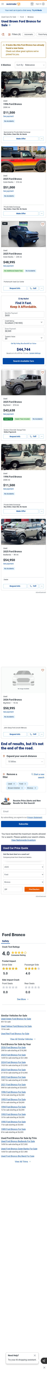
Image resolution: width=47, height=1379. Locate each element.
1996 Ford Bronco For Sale (13, 1092)
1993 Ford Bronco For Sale (13, 1114)
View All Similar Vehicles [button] (21, 1039)
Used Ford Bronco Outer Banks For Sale (19, 1149)
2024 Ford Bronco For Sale (13, 1062)
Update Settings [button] (34, 353)
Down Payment (10, 329)
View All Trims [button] (21, 1161)
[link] (9, 121)
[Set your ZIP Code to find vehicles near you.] (10, 25)
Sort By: (20, 65)
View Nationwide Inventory (23, 840)
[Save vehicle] (43, 74)
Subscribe (23, 824)
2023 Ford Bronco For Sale (13, 1070)
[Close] (34, 1355)
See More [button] (21, 999)
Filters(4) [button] (16, 34)
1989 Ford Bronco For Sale (13, 1129)
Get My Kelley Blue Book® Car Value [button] (23, 343)
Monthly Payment (11, 313)
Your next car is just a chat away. (23, 10)
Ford (22, 17)
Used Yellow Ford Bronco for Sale (16, 1026)
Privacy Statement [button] (34, 817)
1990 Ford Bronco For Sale (13, 1122)
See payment (8, 116)
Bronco (31, 17)
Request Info (15, 288)
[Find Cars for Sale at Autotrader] (13, 4)
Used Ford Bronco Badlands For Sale (18, 1141)
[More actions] (42, 139)
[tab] (5, 941)
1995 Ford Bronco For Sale (13, 1099)
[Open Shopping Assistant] (44, 1361)
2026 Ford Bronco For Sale (13, 1047)
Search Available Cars (23, 361)
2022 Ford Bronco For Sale (13, 1077)
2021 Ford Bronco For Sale (13, 1084)
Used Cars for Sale (8, 17)
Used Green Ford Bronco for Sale (16, 1019)
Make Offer (21, 139)
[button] (32, 4)
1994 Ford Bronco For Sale (13, 1107)
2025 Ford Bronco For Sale (13, 1055)
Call (34, 288)
